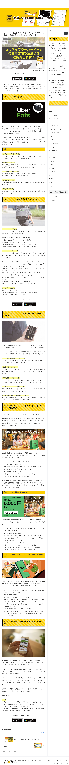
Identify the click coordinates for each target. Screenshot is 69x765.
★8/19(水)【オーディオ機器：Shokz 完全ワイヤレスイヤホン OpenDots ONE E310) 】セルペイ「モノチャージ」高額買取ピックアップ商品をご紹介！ (58, 70)
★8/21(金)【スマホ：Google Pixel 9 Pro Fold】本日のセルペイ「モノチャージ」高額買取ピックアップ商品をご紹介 (57, 47)
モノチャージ (33, 760)
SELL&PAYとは (10, 760)
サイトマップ (53, 200)
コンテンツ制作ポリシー (56, 197)
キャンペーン (29, 602)
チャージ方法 (18, 760)
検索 (50, 30)
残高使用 (39, 760)
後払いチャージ (25, 760)
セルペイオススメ (7, 729)
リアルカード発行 (46, 760)
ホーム (4, 760)
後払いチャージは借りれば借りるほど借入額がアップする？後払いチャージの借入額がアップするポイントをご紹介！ (57, 94)
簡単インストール (63, 760)
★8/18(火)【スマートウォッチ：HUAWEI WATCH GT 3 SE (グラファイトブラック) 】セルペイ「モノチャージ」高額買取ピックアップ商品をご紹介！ (58, 83)
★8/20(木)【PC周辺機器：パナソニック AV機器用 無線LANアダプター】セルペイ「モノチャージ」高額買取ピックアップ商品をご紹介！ (58, 58)
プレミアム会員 (55, 760)
